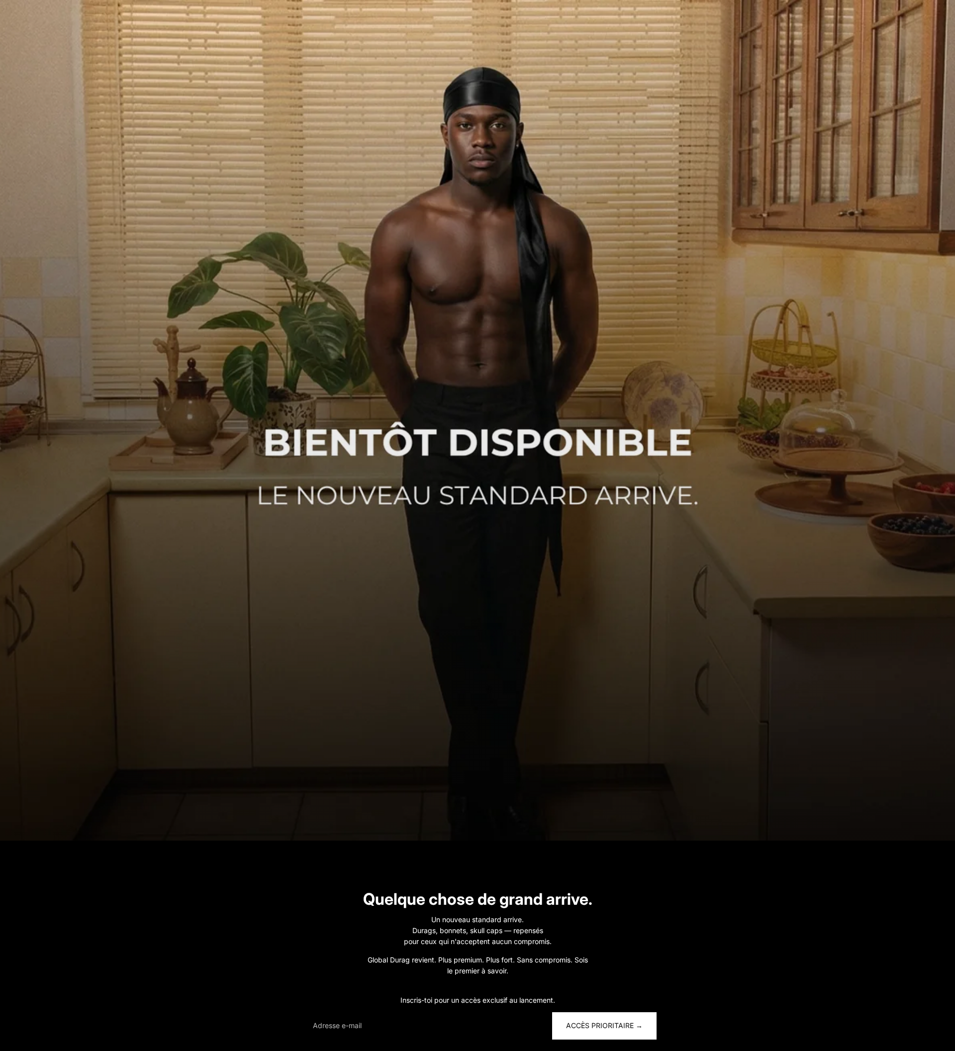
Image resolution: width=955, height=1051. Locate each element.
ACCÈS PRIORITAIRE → (604, 1025)
